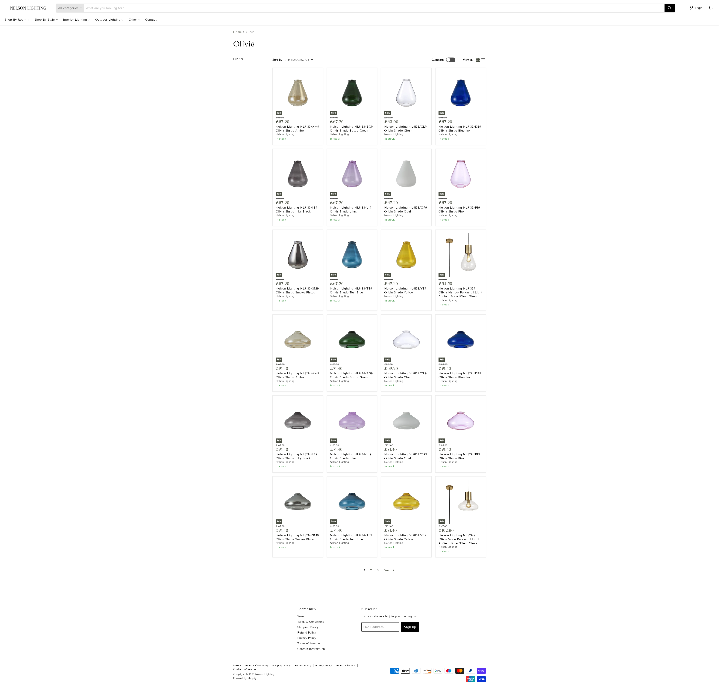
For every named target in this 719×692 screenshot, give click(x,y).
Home (237, 32)
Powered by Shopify (245, 678)
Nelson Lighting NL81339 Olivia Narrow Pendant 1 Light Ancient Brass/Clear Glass (460, 292)
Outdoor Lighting (108, 19)
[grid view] (478, 59)
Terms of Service (308, 643)
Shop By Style (45, 19)
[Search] (670, 8)
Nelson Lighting (285, 134)
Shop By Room (16, 19)
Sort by (277, 59)
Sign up (410, 627)
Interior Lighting (75, 19)
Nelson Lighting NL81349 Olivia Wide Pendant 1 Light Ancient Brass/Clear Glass (459, 539)
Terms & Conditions (310, 621)
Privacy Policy (306, 638)
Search (302, 616)
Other (133, 19)
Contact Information (311, 649)
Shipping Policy (307, 627)
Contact (151, 19)
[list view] (483, 59)
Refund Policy (306, 632)
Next (388, 570)
